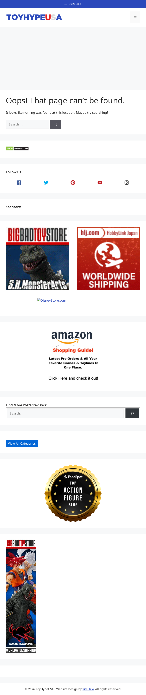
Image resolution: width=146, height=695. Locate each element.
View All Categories (22, 443)
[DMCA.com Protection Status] (17, 149)
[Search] (55, 124)
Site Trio (88, 689)
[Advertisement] (73, 55)
